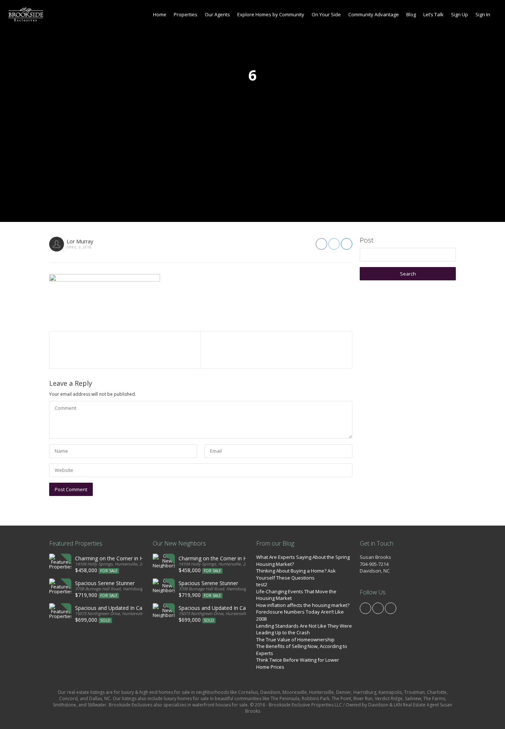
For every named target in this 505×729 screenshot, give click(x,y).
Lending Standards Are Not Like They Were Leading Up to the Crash (304, 629)
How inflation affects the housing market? (302, 605)
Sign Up (459, 14)
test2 (261, 584)
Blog (411, 14)
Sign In (482, 14)
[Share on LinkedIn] (346, 244)
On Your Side (326, 14)
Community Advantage (373, 14)
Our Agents (217, 14)
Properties (185, 14)
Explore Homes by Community (270, 14)
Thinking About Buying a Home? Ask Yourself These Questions (296, 574)
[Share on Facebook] (321, 244)
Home (159, 14)
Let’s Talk (433, 14)
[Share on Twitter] (334, 244)
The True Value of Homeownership (295, 639)
